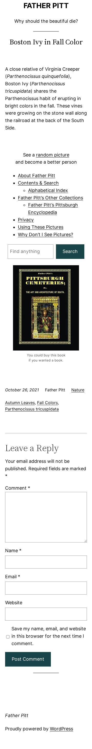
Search (70, 251)
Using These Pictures (40, 227)
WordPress (61, 728)
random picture (52, 155)
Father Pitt (46, 5)
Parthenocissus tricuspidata (32, 409)
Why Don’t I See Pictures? (45, 234)
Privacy (26, 219)
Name (13, 550)
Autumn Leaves (20, 402)
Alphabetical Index (48, 190)
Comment (17, 488)
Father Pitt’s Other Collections (50, 197)
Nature (77, 389)
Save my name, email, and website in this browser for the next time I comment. (49, 636)
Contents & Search (38, 183)
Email (12, 576)
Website (13, 602)
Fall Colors (47, 402)
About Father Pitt (36, 175)
